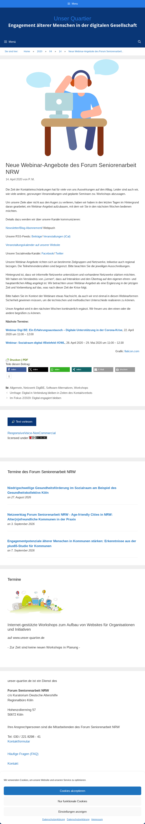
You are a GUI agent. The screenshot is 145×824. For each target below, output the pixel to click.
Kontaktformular (19, 741)
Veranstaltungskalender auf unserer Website (33, 244)
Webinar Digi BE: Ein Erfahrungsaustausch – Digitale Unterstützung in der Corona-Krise (64, 330)
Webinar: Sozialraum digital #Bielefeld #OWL (35, 342)
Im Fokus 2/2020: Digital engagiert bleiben (35, 398)
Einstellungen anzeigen (72, 811)
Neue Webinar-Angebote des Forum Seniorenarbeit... (96, 51)
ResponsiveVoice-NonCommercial (32, 433)
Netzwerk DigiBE (34, 387)
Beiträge (37, 236)
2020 (39, 51)
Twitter (59, 253)
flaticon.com (131, 351)
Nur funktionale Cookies (72, 801)
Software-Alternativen (59, 387)
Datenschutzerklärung (53, 819)
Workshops (81, 387)
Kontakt (13, 763)
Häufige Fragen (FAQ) (23, 754)
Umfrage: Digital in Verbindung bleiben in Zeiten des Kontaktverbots (51, 392)
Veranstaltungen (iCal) (56, 236)
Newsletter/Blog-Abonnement (24, 227)
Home (27, 51)
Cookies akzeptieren (72, 790)
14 (60, 51)
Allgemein (16, 387)
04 (50, 51)
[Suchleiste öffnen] (139, 41)
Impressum (97, 819)
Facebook (48, 253)
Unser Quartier (72, 18)
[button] (16, 369)
